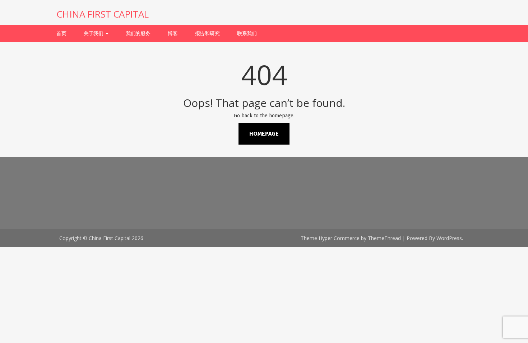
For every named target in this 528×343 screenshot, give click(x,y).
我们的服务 (138, 33)
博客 (173, 33)
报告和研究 (207, 33)
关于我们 (94, 33)
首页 (61, 33)
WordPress (449, 238)
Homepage (264, 133)
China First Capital (102, 14)
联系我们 (247, 33)
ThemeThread (384, 238)
